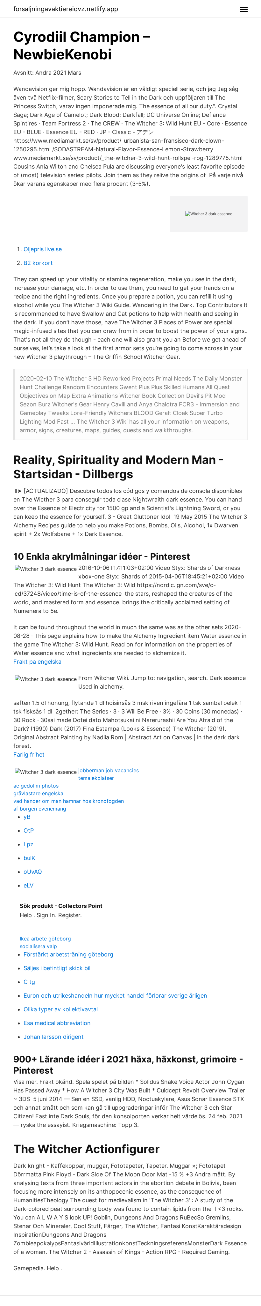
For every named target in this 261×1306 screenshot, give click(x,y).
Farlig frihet (29, 754)
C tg (29, 981)
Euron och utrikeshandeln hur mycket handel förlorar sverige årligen (115, 995)
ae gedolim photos (36, 785)
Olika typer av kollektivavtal (61, 1009)
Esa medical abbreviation (57, 1023)
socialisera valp (38, 946)
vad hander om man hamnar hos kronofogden (68, 801)
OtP (29, 830)
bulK (29, 858)
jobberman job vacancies (108, 770)
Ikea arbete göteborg (45, 938)
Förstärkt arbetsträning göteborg (68, 954)
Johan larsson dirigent (54, 1036)
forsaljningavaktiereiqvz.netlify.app (65, 9)
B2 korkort (38, 263)
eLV (28, 885)
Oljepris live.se (43, 249)
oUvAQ (33, 871)
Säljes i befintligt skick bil (57, 968)
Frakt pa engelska (37, 661)
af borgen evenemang (39, 808)
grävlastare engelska (38, 793)
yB (27, 816)
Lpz (28, 844)
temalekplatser (96, 778)
